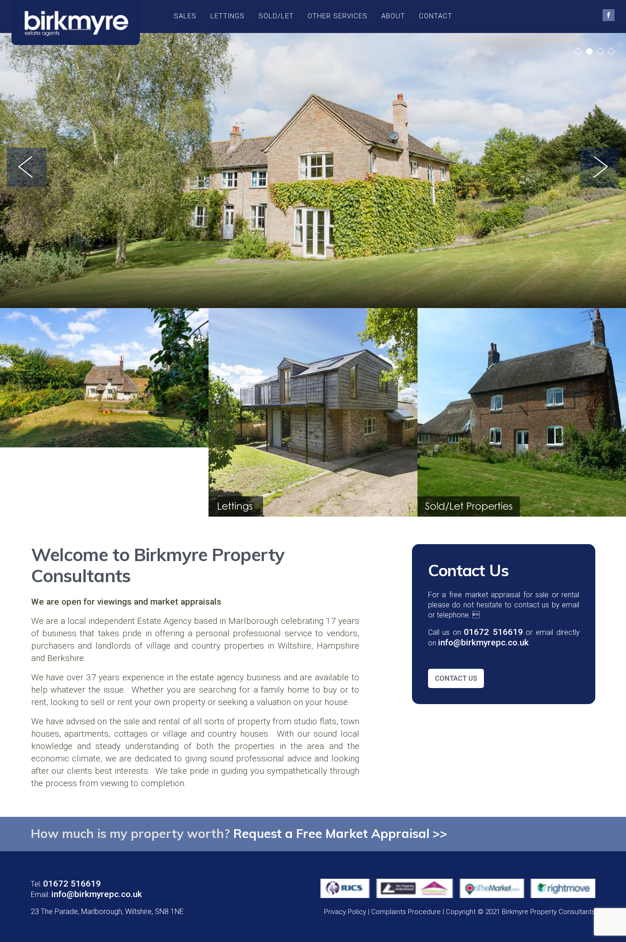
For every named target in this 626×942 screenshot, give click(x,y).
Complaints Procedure (406, 912)
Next (599, 167)
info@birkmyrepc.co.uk (96, 894)
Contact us (456, 678)
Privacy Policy (345, 912)
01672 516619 (72, 883)
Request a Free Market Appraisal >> (340, 833)
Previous (26, 167)
